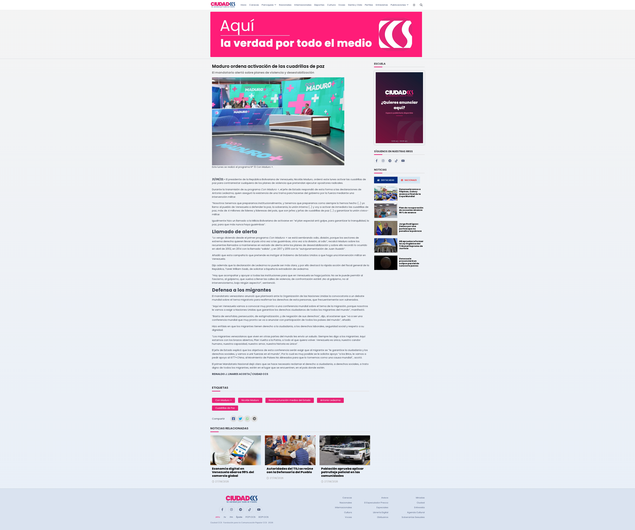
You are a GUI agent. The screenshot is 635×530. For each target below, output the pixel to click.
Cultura (331, 4)
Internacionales (302, 4)
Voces (341, 4)
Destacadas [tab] (387, 180)
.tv (224, 517)
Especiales (382, 507)
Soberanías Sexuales (413, 517)
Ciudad (421, 502)
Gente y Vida (355, 4)
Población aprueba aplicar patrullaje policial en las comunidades (342, 472)
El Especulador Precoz (376, 502)
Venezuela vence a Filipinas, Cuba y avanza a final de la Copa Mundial (410, 193)
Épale (239, 517)
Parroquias (268, 4)
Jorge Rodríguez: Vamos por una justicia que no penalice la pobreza (410, 227)
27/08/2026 (222, 481)
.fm (231, 517)
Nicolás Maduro (250, 400)
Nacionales (285, 4)
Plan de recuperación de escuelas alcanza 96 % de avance (411, 210)
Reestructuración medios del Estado (290, 400)
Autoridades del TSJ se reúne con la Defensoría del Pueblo (290, 470)
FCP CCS (250, 517)
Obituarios (382, 517)
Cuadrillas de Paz (225, 408)
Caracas (254, 4)
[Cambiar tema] (414, 4)
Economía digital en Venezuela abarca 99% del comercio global (233, 472)
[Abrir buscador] (421, 4)
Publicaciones (398, 4)
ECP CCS (263, 517)
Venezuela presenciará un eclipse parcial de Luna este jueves (409, 262)
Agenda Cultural (416, 512)
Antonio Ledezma (330, 400)
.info (217, 517)
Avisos (384, 497)
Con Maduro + (223, 400)
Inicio (243, 4)
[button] (399, 107)
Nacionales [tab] (411, 180)
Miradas (420, 497)
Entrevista (419, 507)
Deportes (319, 4)
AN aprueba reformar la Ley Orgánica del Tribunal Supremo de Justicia (411, 245)
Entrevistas (382, 4)
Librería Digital (380, 512)
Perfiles (369, 4)
